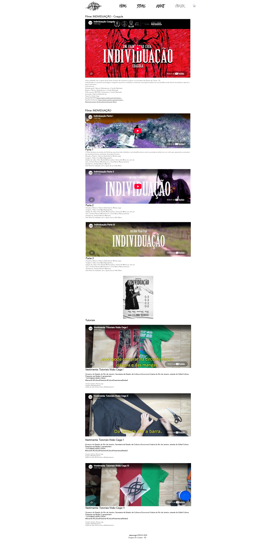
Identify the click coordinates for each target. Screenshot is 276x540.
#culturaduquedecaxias (105, 102)
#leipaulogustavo (90, 102)
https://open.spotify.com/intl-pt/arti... (109, 98)
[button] (194, 6)
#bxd (115, 102)
